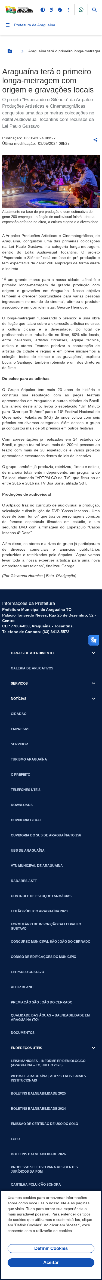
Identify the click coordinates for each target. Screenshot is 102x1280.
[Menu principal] (7, 25)
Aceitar (51, 1262)
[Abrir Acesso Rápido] (68, 9)
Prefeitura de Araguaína (34, 25)
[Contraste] (42, 9)
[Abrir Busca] (94, 9)
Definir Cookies (51, 1248)
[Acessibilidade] (51, 9)
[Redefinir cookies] (60, 9)
